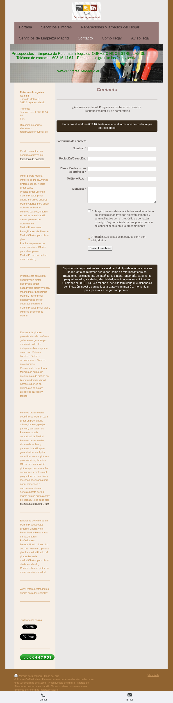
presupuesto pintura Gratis (34, 503)
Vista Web (153, 675)
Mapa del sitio (51, 676)
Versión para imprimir (30, 676)
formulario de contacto (32, 159)
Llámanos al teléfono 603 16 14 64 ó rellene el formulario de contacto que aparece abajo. (107, 126)
